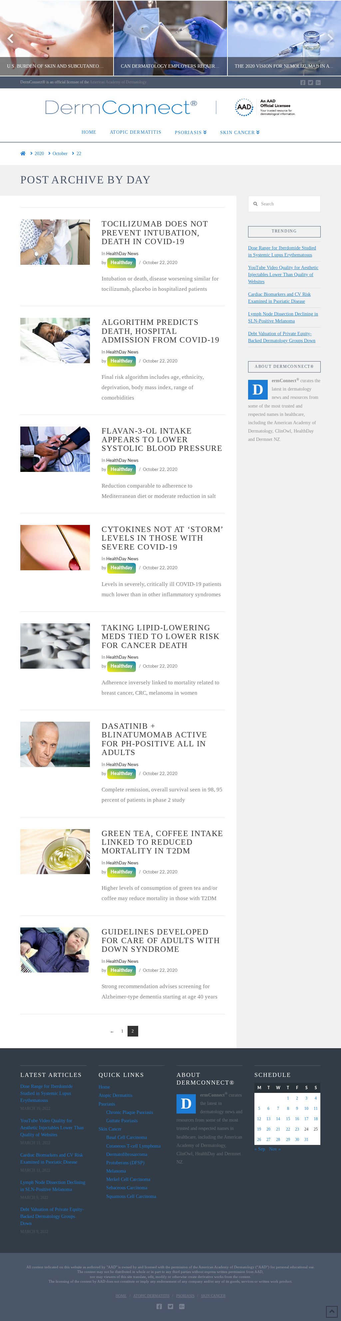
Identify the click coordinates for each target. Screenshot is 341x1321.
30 (297, 1139)
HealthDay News (122, 254)
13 (268, 1119)
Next (327, 38)
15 (288, 1119)
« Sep (259, 1149)
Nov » (275, 1149)
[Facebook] (302, 82)
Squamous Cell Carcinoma (131, 1196)
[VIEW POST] (55, 242)
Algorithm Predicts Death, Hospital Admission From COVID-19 (160, 331)
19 (259, 1129)
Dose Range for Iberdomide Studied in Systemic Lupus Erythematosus (282, 251)
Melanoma (116, 1171)
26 (259, 1139)
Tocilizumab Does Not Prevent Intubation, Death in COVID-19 (155, 232)
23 (297, 1129)
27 (268, 1139)
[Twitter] (310, 82)
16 (297, 1119)
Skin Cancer (110, 1129)
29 (288, 1139)
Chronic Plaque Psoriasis (129, 1112)
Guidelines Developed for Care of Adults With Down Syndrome (161, 940)
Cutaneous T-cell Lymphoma (133, 1146)
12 (259, 1119)
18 (316, 1119)
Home (104, 1087)
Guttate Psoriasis (122, 1120)
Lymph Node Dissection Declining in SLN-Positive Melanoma (283, 317)
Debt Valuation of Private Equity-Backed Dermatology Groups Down (281, 337)
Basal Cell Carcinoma (126, 1137)
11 (316, 1108)
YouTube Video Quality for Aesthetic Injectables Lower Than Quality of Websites (283, 274)
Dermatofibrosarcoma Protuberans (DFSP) (126, 1158)
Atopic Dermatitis (115, 1095)
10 (306, 1108)
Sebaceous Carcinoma (126, 1187)
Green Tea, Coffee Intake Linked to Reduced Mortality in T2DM (162, 842)
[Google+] (318, 82)
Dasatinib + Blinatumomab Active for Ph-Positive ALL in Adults (154, 739)
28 (278, 1139)
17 (306, 1119)
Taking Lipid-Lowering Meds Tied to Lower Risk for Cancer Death (160, 636)
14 (278, 1119)
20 (268, 1129)
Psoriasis (107, 1104)
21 (278, 1129)
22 (288, 1129)
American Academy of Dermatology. (118, 82)
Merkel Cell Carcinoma (128, 1179)
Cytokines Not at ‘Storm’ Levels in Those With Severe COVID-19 (162, 538)
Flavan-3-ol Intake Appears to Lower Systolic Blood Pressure (162, 440)
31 (306, 1139)
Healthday (122, 262)
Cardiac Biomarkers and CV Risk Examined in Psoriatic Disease (279, 298)
